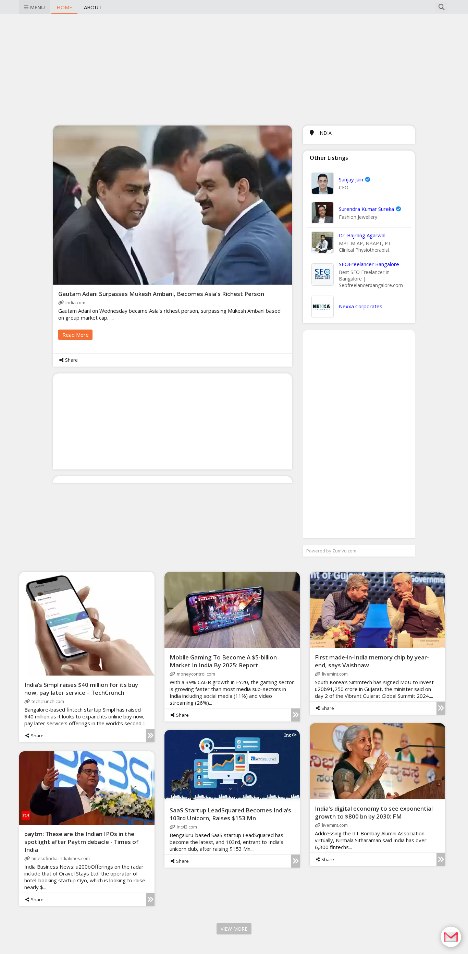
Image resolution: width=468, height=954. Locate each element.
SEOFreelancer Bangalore (369, 264)
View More (234, 929)
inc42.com (187, 827)
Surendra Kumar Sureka (366, 208)
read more (75, 334)
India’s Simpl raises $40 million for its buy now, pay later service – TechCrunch (81, 688)
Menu (37, 7)
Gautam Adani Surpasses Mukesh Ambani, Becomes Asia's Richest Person (161, 294)
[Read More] (150, 735)
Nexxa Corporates (360, 306)
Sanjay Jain (351, 179)
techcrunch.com (48, 701)
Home (64, 7)
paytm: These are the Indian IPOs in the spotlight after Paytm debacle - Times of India (81, 842)
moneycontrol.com (196, 674)
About (93, 7)
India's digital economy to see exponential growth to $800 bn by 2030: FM (374, 812)
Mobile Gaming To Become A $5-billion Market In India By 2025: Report (223, 661)
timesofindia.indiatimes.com (61, 858)
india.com (75, 302)
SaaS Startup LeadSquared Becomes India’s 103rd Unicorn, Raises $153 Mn (230, 814)
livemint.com (335, 674)
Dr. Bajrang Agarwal (362, 235)
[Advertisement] (234, 69)
